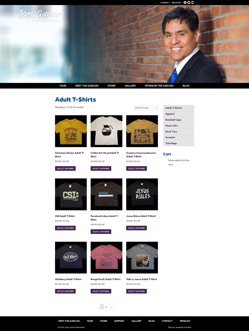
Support (119, 320)
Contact (165, 2)
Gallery (130, 85)
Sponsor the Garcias (159, 85)
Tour (63, 85)
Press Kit (176, 2)
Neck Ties (171, 131)
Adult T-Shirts (173, 107)
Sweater (170, 137)
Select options (65, 168)
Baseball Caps (173, 119)
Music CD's (171, 125)
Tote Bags (171, 143)
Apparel (170, 113)
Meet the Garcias (87, 85)
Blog (186, 85)
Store (112, 85)
